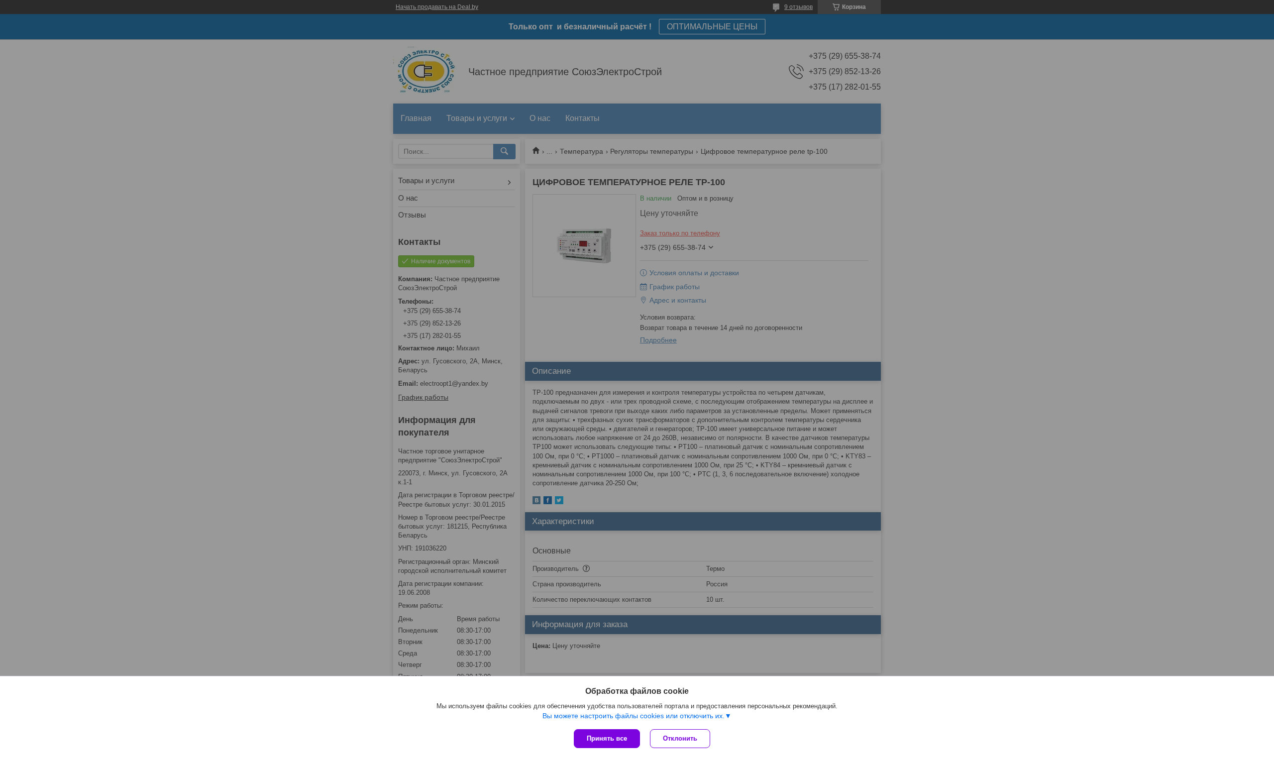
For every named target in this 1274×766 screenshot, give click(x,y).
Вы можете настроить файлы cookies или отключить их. (633, 716)
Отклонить (680, 738)
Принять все (607, 738)
